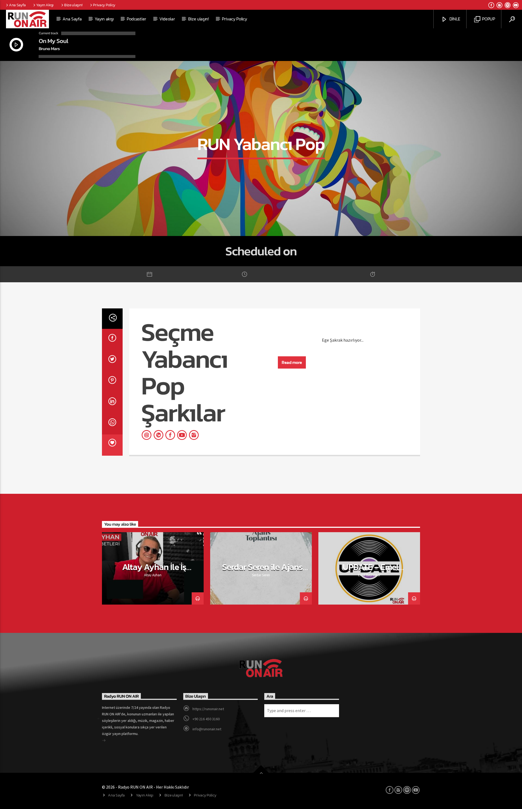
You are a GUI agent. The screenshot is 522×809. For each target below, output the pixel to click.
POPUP (488, 19)
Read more (292, 362)
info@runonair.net (206, 729)
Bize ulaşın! (73, 5)
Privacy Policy (104, 5)
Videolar (167, 19)
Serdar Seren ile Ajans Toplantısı (262, 571)
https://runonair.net (208, 708)
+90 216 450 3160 (206, 718)
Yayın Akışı (45, 5)
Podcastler (136, 19)
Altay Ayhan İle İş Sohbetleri (154, 571)
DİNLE (454, 19)
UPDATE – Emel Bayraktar (371, 571)
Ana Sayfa (17, 5)
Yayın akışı (104, 19)
